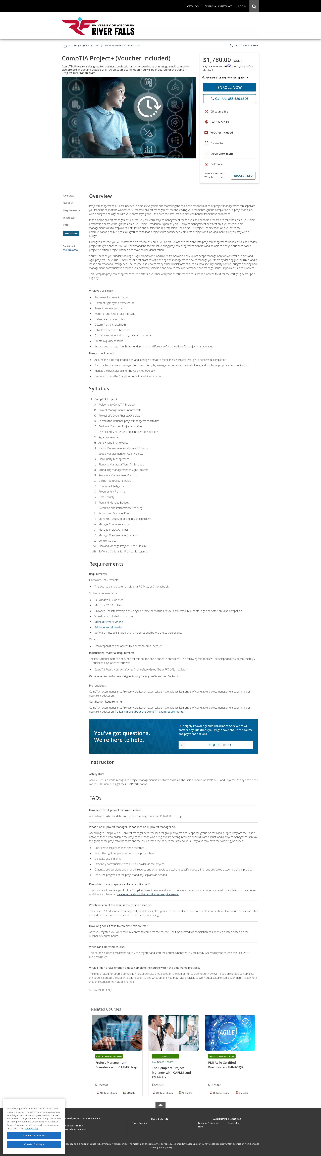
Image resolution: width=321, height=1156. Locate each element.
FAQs (66, 225)
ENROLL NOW (230, 87)
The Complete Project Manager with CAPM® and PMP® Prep (171, 1072)
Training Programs (80, 45)
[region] (34, 1126)
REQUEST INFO (243, 175)
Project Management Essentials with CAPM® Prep (116, 1065)
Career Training (139, 1122)
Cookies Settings (34, 1143)
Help (200, 1126)
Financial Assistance (208, 1122)
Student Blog (234, 1122)
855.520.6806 (70, 250)
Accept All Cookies (34, 1135)
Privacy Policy (165, 1147)
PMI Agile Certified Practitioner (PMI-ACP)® (226, 1065)
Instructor (69, 217)
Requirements (71, 210)
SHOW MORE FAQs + (102, 990)
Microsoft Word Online (108, 622)
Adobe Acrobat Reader (108, 627)
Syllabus (68, 203)
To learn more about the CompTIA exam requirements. (149, 711)
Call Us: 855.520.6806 (244, 45)
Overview (68, 195)
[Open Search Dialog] (254, 6)
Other (96, 45)
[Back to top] (160, 1118)
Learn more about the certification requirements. (148, 894)
